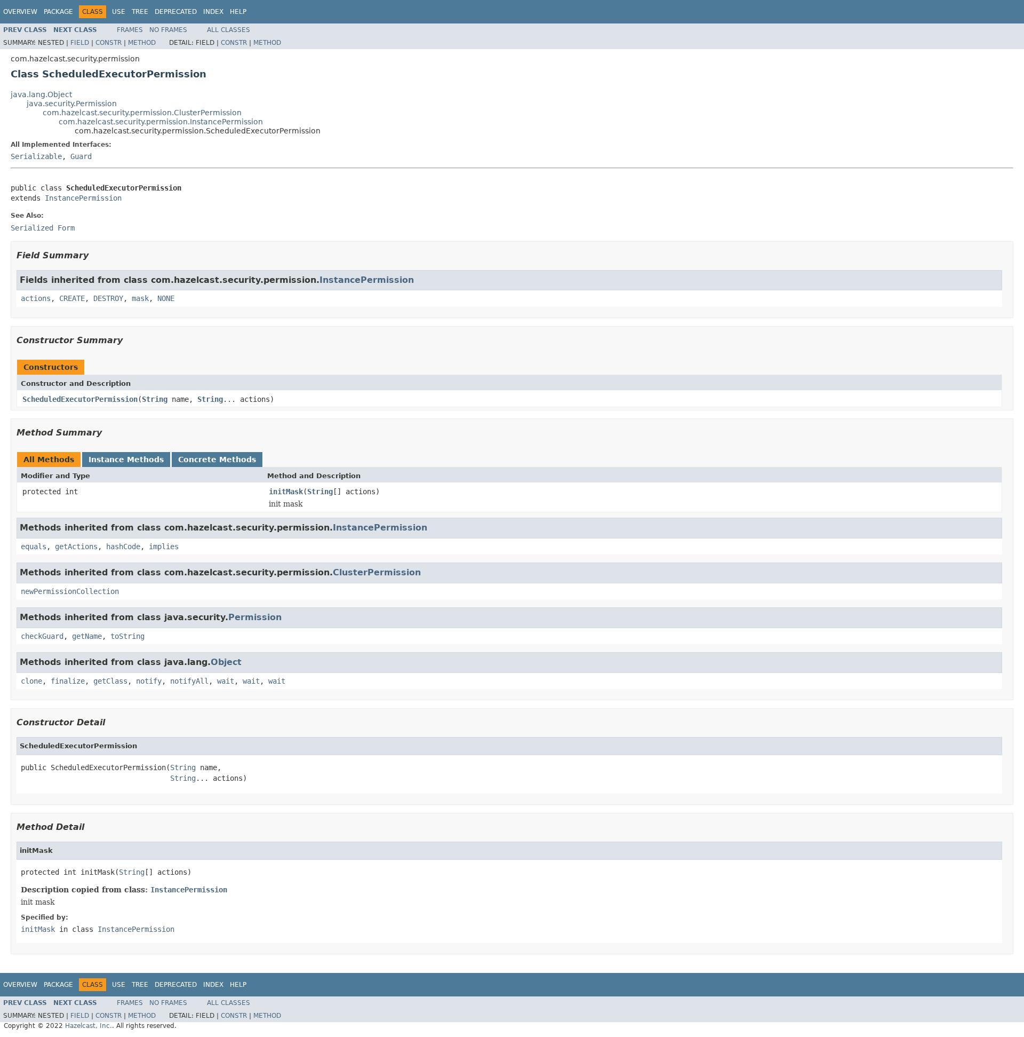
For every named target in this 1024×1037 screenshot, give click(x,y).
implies (164, 546)
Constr (108, 42)
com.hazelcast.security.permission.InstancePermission (161, 121)
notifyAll (189, 681)
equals (33, 546)
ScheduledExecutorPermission (80, 399)
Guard (81, 156)
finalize (68, 681)
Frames (130, 30)
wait (225, 681)
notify (149, 681)
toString (127, 636)
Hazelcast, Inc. (88, 1026)
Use (118, 11)
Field (79, 42)
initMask (286, 491)
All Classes (228, 30)
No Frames (168, 30)
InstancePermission (83, 198)
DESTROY (108, 298)
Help (238, 11)
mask (140, 298)
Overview (20, 11)
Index (213, 11)
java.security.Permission (72, 103)
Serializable (36, 156)
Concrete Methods (217, 459)
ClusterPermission (377, 572)
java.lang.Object (41, 94)
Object (226, 662)
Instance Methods (126, 459)
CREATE (72, 298)
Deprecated (176, 11)
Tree (140, 11)
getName (87, 636)
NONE (165, 298)
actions (36, 298)
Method (142, 42)
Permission (255, 617)
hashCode (123, 546)
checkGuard (42, 636)
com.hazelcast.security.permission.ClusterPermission (142, 112)
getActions (76, 546)
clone (31, 681)
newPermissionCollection (70, 591)
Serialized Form (43, 228)
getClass (110, 681)
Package (58, 11)
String (154, 399)
